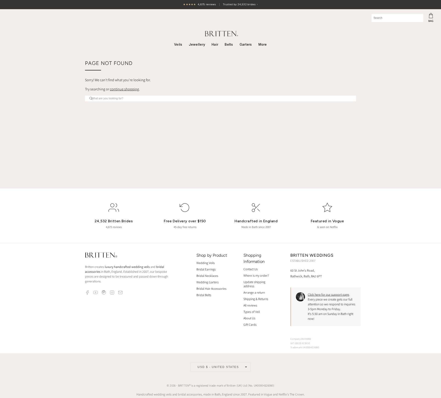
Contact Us (250, 269)
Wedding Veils (205, 263)
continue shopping (124, 89)
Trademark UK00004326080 (304, 347)
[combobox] (397, 18)
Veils (178, 44)
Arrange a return (254, 292)
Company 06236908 (300, 338)
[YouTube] (95, 292)
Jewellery (197, 44)
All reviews (250, 305)
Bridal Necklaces (207, 276)
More (262, 44)
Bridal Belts (203, 295)
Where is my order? (256, 275)
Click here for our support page (328, 294)
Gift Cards (250, 325)
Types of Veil (251, 312)
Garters (246, 44)
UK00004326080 (263, 385)
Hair (215, 44)
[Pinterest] (104, 292)
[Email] (120, 292)
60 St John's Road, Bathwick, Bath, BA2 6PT (306, 273)
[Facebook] (87, 292)
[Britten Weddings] (220, 33)
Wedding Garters (207, 282)
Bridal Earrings (206, 269)
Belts (229, 44)
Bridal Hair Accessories (211, 289)
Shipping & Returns (255, 299)
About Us (249, 318)
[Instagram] (112, 292)
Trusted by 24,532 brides (220, 4)
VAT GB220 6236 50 (300, 343)
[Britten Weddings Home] (101, 255)
